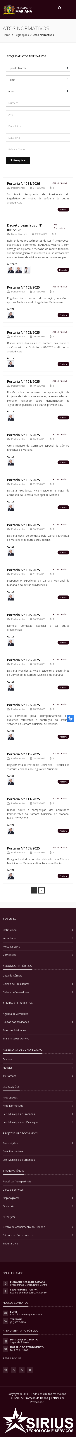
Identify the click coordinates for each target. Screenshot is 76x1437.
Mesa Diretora (11, 946)
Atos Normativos (13, 1105)
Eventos (7, 1059)
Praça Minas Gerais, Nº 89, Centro (28, 1284)
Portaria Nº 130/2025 (23, 570)
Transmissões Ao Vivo (16, 1038)
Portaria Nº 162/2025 (23, 332)
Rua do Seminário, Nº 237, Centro (28, 1292)
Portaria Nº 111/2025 (23, 799)
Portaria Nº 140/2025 (23, 525)
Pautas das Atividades (16, 1022)
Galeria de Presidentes (16, 984)
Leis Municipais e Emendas (19, 1114)
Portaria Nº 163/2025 (23, 287)
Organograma (11, 1198)
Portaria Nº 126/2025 (23, 615)
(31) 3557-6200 (18, 1322)
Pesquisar (19, 160)
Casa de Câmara (13, 975)
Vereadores (9, 938)
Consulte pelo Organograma (26, 1314)
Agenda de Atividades (15, 1013)
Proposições (10, 1097)
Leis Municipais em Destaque (20, 1122)
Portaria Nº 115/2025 (23, 754)
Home (6, 35)
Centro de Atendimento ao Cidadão (24, 1227)
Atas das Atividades (14, 1030)
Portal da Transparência (17, 1181)
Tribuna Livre (10, 1243)
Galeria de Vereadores (16, 992)
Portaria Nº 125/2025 (23, 660)
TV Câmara (9, 1076)
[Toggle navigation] (69, 8)
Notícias (8, 1067)
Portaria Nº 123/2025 (23, 705)
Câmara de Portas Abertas (18, 1235)
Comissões (9, 954)
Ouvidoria (8, 1206)
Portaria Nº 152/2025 (23, 480)
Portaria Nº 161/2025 (23, 381)
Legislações (22, 35)
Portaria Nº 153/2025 (23, 435)
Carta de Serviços (13, 1189)
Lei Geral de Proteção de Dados (29, 1398)
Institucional (10, 930)
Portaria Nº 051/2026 (23, 183)
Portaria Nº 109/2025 (23, 848)
